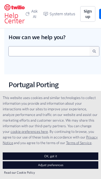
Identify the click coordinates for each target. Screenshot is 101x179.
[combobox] (49, 51)
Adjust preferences (50, 165)
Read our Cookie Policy (19, 172)
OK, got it (50, 156)
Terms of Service (79, 143)
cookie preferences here (29, 131)
